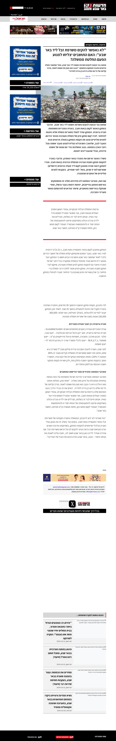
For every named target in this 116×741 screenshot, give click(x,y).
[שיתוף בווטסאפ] (88, 83)
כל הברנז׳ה (73, 19)
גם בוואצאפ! (32, 737)
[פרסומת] (82, 29)
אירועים (43, 19)
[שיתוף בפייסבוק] (78, 83)
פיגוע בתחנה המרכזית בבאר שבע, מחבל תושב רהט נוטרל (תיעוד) (60, 653)
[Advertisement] (70, 456)
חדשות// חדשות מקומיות (95, 44)
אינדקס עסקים (71, 8)
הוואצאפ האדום (47, 8)
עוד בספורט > (31, 82)
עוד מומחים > (31, 179)
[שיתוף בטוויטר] (67, 83)
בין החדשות (85, 19)
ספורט (95, 19)
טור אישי (53, 19)
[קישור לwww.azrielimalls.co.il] (74, 478)
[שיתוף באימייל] (58, 83)
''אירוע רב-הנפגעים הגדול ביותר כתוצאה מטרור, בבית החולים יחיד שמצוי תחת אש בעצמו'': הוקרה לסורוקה (58, 630)
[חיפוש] (11, 8)
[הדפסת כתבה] (48, 82)
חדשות (104, 19)
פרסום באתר (59, 8)
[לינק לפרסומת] (25, 47)
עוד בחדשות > (31, 131)
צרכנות (63, 19)
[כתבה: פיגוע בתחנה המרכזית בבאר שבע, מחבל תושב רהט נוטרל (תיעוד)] (89, 655)
